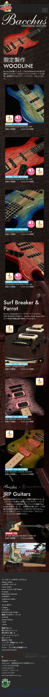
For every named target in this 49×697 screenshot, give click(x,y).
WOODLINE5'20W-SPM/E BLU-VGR (18, 232)
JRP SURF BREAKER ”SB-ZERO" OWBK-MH (20, 536)
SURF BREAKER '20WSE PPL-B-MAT (18, 419)
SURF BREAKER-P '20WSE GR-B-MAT (18, 472)
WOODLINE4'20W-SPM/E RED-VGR (18, 179)
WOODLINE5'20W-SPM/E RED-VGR (18, 284)
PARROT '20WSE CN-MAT (15, 366)
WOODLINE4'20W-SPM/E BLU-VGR (18, 126)
